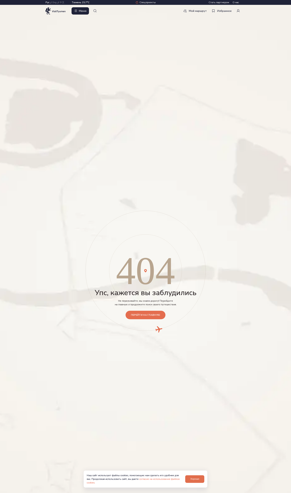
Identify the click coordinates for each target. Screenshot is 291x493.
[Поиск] (95, 11)
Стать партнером (219, 2)
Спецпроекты (148, 2)
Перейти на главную (145, 315)
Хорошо (194, 479)
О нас (236, 2)
